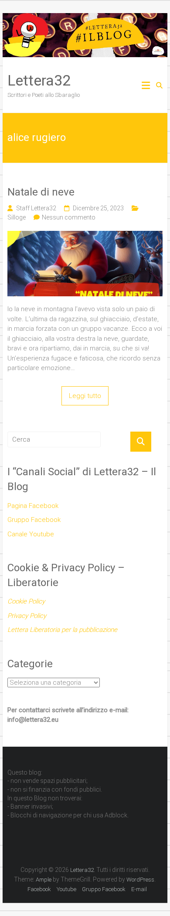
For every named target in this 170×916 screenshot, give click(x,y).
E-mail (139, 889)
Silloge (16, 217)
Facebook (39, 889)
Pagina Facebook (32, 506)
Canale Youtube (30, 534)
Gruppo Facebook (34, 520)
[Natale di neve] (85, 236)
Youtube (66, 889)
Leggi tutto (85, 396)
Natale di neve (41, 192)
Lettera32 (39, 80)
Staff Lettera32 (36, 208)
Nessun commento (68, 217)
